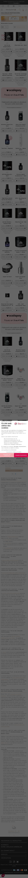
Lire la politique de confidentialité (8, 449)
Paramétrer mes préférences (7, 455)
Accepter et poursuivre (21, 455)
